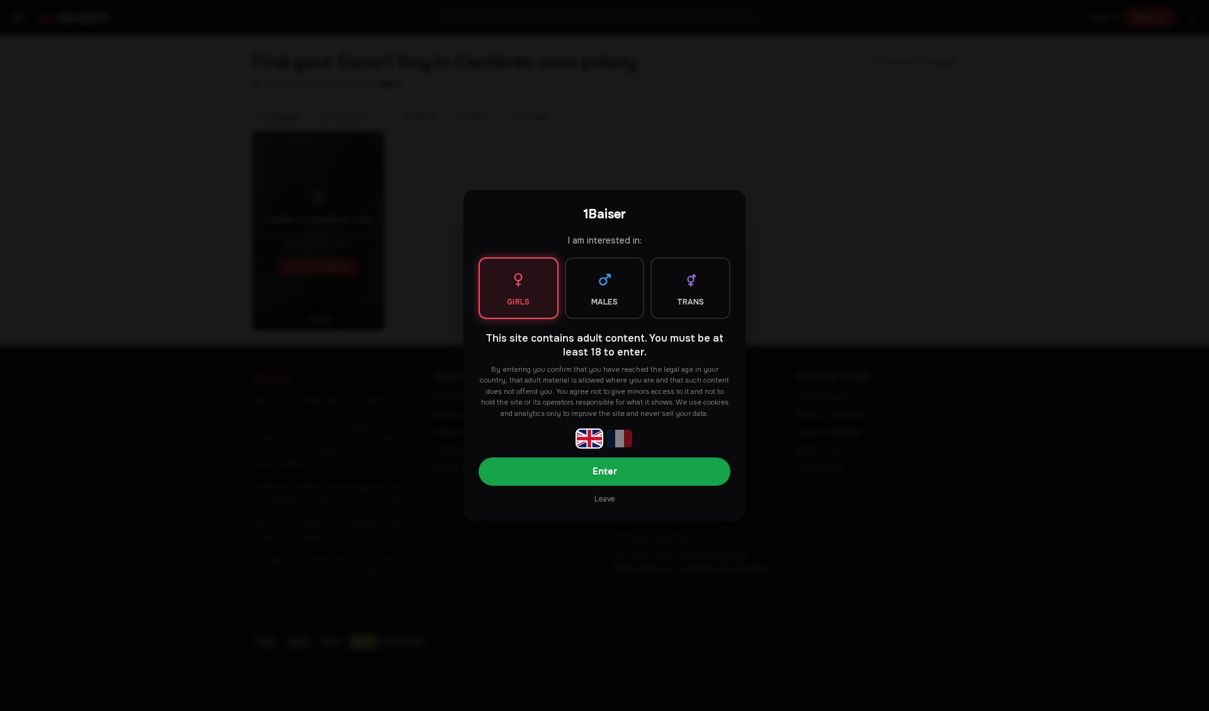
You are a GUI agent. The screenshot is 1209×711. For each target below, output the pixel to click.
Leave (604, 499)
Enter (605, 471)
